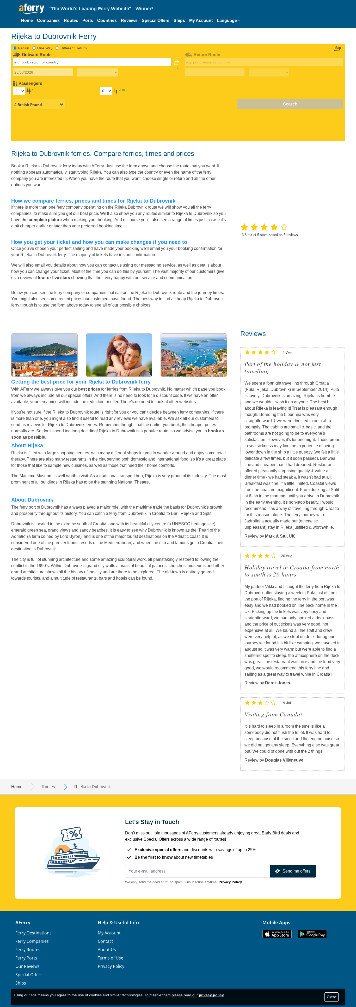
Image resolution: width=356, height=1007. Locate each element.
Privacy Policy (230, 882)
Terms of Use (110, 958)
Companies (48, 20)
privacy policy (211, 995)
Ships (179, 20)
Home (27, 20)
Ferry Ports (26, 958)
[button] (228, 20)
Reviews (129, 20)
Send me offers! (297, 871)
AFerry (22, 922)
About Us (107, 949)
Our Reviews (27, 966)
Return (23, 48)
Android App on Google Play (312, 934)
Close (331, 997)
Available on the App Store (277, 934)
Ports (87, 20)
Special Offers (155, 20)
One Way (44, 48)
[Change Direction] (176, 64)
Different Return (73, 48)
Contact (105, 941)
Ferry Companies (32, 941)
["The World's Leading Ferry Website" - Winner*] (31, 8)
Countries (107, 20)
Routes (71, 20)
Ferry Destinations (33, 933)
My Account (201, 20)
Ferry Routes (27, 949)
